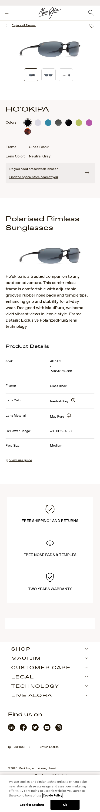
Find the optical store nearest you (33, 177)
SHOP (20, 649)
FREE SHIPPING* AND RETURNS (50, 520)
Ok (65, 805)
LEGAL (22, 677)
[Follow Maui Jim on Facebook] (23, 729)
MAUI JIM (26, 658)
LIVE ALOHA (31, 696)
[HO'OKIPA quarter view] (31, 74)
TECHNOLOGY (35, 686)
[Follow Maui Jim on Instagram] (58, 729)
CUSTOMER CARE (41, 668)
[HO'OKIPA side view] (66, 74)
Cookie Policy (52, 795)
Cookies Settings (32, 805)
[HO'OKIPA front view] (48, 74)
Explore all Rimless (24, 25)
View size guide (20, 460)
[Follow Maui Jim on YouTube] (46, 729)
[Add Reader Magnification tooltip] (73, 400)
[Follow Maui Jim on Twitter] (35, 729)
